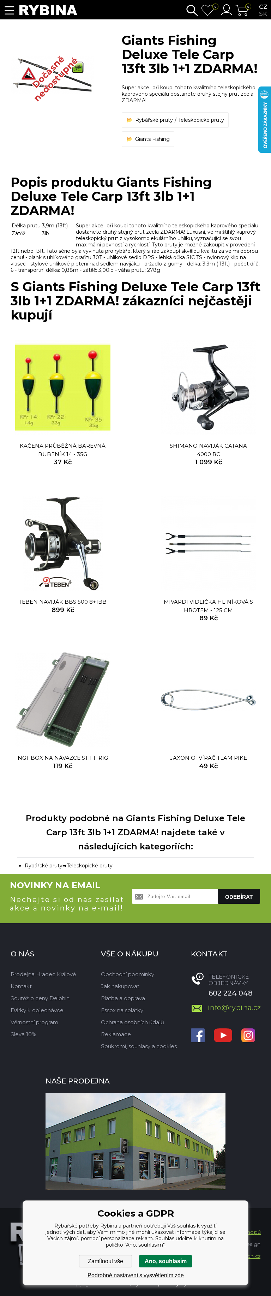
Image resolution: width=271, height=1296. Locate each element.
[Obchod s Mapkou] (135, 1141)
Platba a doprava (123, 998)
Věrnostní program (34, 1022)
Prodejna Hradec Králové (43, 974)
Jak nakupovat (120, 986)
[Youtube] (223, 1036)
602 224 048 (231, 993)
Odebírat (239, 897)
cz (263, 6)
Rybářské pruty (154, 120)
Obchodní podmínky (127, 974)
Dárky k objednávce (37, 1010)
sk (263, 13)
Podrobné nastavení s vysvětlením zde (136, 1275)
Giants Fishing (152, 139)
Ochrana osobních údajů (132, 1022)
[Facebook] (198, 1036)
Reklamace (116, 1034)
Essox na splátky (122, 1010)
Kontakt (21, 986)
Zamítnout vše (105, 1261)
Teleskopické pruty (201, 120)
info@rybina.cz (234, 1007)
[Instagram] (248, 1036)
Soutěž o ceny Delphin (40, 998)
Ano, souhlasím (166, 1261)
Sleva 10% (23, 1034)
